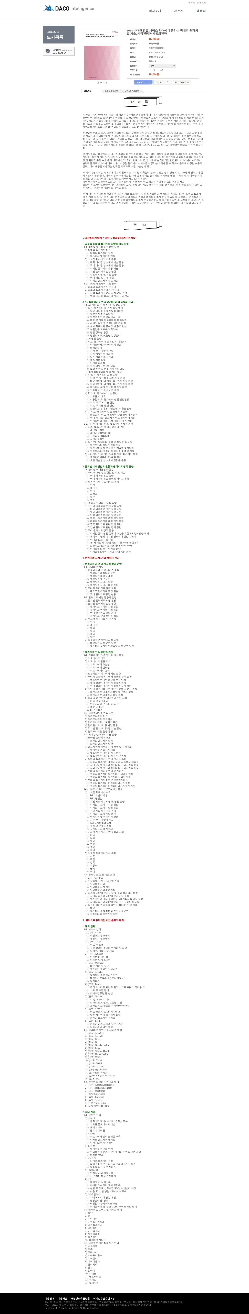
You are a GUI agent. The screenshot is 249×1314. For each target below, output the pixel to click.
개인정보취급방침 (80, 1298)
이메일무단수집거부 (104, 1298)
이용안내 (49, 1298)
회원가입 (201, 3)
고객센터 (200, 11)
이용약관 (62, 1298)
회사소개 (155, 11)
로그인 (191, 3)
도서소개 (177, 11)
